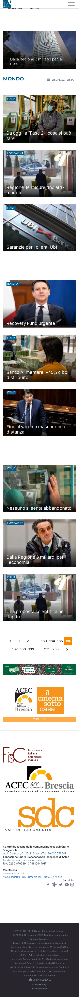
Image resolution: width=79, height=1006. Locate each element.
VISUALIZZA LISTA (63, 79)
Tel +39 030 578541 (54, 853)
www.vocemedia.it (14, 873)
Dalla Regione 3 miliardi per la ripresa (36, 61)
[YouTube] (67, 886)
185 (60, 641)
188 (23, 649)
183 (44, 641)
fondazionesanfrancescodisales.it (24, 860)
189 (31, 649)
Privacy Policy (39, 988)
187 (15, 649)
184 (52, 641)
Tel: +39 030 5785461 (50, 877)
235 (47, 649)
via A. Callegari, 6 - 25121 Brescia (22, 853)
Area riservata (42, 979)
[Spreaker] (54, 886)
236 (55, 649)
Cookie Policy (39, 984)
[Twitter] (61, 886)
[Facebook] (48, 886)
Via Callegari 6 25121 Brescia (20, 877)
